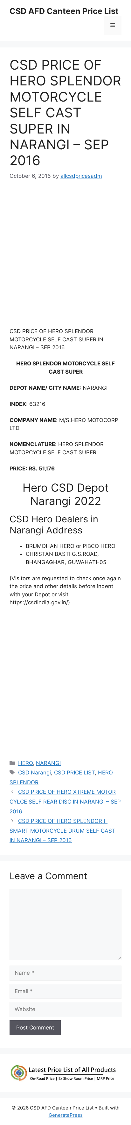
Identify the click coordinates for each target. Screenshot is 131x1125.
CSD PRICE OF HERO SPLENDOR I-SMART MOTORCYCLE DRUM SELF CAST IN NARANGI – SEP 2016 (62, 830)
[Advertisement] (65, 257)
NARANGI (48, 763)
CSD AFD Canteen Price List (64, 11)
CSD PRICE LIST (74, 772)
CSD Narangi (34, 772)
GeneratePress (66, 1115)
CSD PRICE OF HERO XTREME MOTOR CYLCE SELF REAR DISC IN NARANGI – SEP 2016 (65, 801)
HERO (25, 763)
